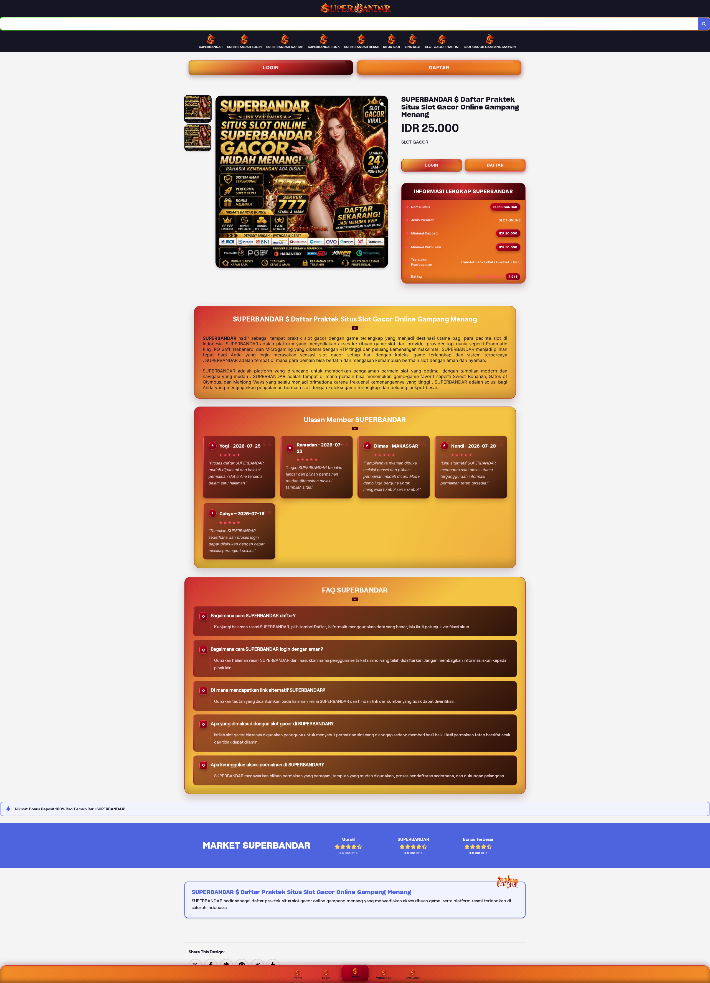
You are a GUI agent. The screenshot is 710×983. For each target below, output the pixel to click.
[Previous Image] (219, 182)
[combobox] (349, 23)
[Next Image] (383, 182)
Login (271, 67)
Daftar (439, 67)
